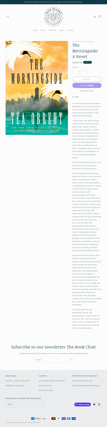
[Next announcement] (101, 2)
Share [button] (77, 97)
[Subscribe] (70, 359)
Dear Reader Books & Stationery (19, 422)
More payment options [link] (87, 90)
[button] (8, 16)
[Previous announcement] (6, 2)
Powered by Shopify (34, 422)
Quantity (75, 67)
